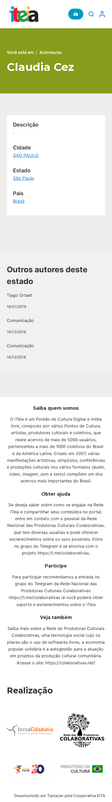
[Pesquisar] (91, 14)
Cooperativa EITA (89, 795)
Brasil (18, 201)
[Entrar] (102, 14)
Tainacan (55, 795)
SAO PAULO (26, 155)
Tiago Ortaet (19, 295)
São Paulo (23, 178)
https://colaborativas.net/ (70, 662)
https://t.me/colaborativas (63, 552)
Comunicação (20, 320)
